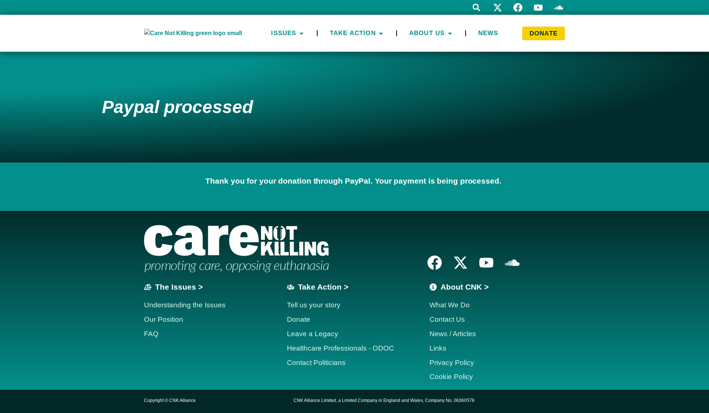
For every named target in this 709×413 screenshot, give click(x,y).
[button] (476, 7)
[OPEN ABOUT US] (450, 33)
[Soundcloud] (512, 262)
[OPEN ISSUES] (301, 33)
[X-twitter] (497, 7)
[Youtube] (538, 7)
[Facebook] (517, 7)
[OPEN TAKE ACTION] (381, 33)
